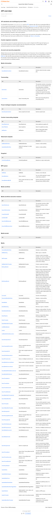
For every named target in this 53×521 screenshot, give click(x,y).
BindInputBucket (5, 266)
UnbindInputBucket (6, 465)
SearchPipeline (5, 127)
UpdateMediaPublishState (7, 482)
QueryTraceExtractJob (6, 387)
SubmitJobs (4, 89)
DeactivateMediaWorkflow (7, 298)
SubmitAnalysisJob (5, 411)
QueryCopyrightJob (6, 351)
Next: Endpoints (49, 507)
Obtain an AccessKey (35, 36)
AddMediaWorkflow (6, 143)
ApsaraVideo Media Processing (12, 7)
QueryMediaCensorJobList (7, 366)
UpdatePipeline (5, 491)
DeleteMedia (4, 302)
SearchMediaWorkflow (6, 398)
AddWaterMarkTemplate (7, 264)
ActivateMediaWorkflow (6, 250)
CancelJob (4, 295)
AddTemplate (4, 258)
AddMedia (4, 172)
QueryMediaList (5, 176)
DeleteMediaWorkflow (6, 310)
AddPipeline (4, 130)
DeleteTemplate (5, 320)
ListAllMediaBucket (5, 327)
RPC (28, 24)
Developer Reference (22, 7)
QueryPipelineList (5, 124)
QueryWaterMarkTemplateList (8, 395)
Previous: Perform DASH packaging (8, 507)
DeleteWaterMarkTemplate (7, 323)
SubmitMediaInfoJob (6, 436)
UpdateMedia (4, 469)
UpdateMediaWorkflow (6, 147)
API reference (30, 7)
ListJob (3, 330)
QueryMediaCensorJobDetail (8, 362)
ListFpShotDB (4, 217)
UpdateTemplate (5, 495)
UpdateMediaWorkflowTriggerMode (9, 486)
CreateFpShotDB (5, 214)
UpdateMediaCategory (6, 474)
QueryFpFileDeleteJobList (7, 355)
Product (49, 15)
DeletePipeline (5, 315)
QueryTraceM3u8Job (6, 391)
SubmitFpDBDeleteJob (6, 221)
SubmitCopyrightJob (6, 419)
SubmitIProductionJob (6, 427)
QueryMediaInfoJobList (6, 71)
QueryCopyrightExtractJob (7, 346)
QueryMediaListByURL (6, 180)
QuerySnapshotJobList (6, 111)
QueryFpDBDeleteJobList (7, 226)
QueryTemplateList (6, 378)
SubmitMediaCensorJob (7, 430)
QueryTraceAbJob (5, 383)
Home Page (3, 7)
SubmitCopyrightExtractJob (7, 415)
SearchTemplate (5, 403)
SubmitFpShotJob (5, 205)
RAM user (3, 56)
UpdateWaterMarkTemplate (7, 500)
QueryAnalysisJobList (6, 339)
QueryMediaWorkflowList (7, 374)
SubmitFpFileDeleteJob (6, 424)
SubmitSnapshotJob (6, 445)
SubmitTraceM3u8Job (6, 461)
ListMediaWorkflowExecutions (8, 333)
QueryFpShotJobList (6, 210)
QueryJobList (4, 98)
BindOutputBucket (5, 281)
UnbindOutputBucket (6, 160)
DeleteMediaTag (5, 306)
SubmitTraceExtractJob (6, 457)
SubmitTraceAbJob (6, 452)
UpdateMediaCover (6, 478)
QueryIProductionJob (6, 358)
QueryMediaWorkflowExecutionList (9, 370)
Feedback (28, 513)
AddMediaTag (4, 252)
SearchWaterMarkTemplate (7, 408)
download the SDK (34, 26)
